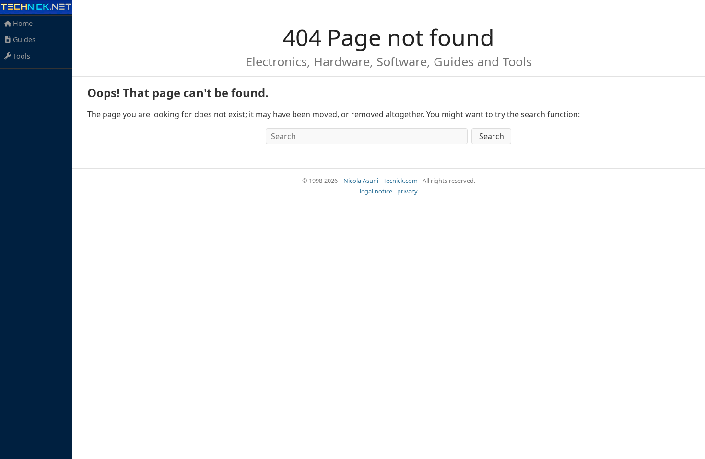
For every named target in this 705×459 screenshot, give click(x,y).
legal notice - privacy (389, 191)
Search (491, 136)
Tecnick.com (400, 180)
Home (22, 23)
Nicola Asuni (360, 180)
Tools (20, 55)
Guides (23, 39)
